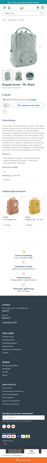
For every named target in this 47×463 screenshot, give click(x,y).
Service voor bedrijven (11, 401)
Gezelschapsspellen (10, 365)
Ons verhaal (7, 388)
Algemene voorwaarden (11, 349)
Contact (5, 353)
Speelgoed (6, 369)
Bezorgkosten (7, 346)
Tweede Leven (7, 337)
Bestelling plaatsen (9, 343)
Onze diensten (8, 398)
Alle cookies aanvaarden (31, 453)
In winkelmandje (25, 460)
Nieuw (4, 375)
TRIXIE (5, 217)
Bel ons (5, 318)
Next (41, 46)
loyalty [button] (33, 100)
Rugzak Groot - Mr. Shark (16, 20)
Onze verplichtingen (10, 394)
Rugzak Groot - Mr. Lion (34, 220)
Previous (6, 213)
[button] (28, 105)
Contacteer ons (8, 322)
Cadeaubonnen (8, 340)
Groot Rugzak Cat (9, 220)
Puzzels (5, 372)
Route (4, 311)
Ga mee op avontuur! (10, 404)
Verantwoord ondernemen (12, 391)
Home (4, 20)
